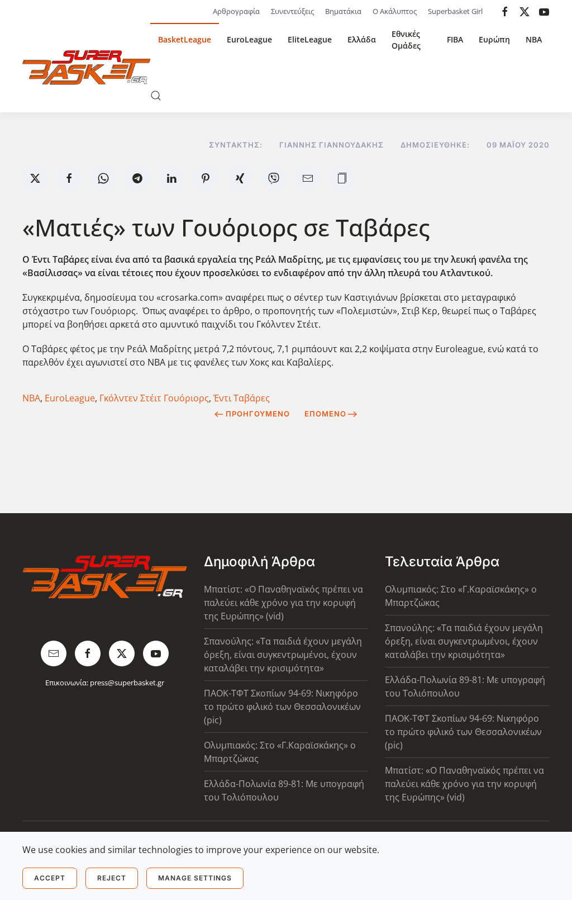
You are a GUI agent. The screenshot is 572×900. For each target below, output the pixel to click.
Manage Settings (195, 878)
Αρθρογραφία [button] (236, 11)
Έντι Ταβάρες (241, 398)
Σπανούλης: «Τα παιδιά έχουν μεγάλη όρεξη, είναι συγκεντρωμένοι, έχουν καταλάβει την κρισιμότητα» (283, 654)
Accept (49, 878)
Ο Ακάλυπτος (395, 11)
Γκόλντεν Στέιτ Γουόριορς (154, 398)
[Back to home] (86, 67)
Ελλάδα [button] (361, 39)
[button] (155, 95)
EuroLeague (249, 39)
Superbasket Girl (455, 11)
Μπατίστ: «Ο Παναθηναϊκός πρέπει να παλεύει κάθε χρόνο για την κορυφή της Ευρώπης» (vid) (283, 602)
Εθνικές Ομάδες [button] (406, 40)
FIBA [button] (455, 39)
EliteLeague (310, 39)
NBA (534, 39)
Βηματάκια (343, 11)
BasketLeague (184, 39)
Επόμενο (325, 413)
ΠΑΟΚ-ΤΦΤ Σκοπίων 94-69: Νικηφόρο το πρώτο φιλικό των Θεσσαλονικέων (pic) (282, 706)
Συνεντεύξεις (292, 11)
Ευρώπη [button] (494, 39)
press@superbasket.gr (127, 683)
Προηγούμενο (258, 413)
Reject (111, 878)
